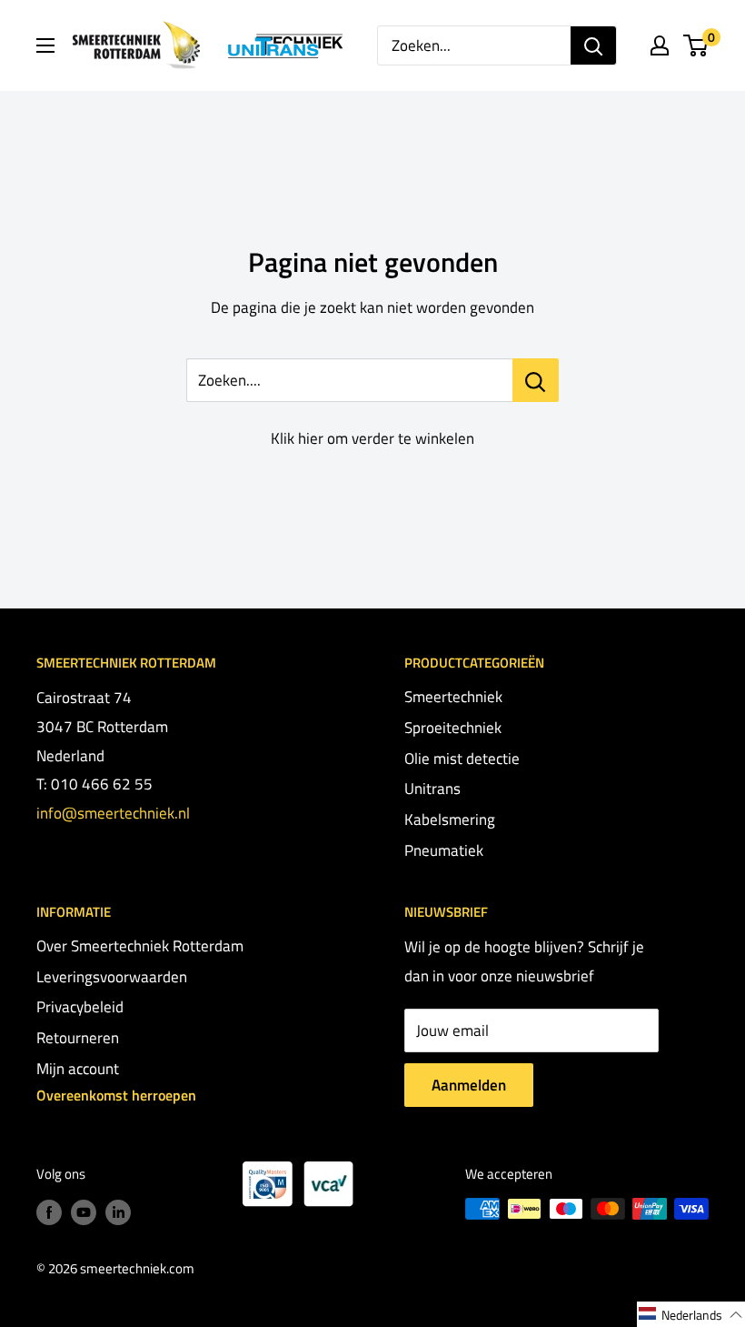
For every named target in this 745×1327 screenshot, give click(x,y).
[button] (691, 1314)
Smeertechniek (453, 697)
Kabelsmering (449, 819)
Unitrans (432, 788)
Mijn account (77, 1069)
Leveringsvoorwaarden (111, 977)
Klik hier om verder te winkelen (372, 438)
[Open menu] (45, 45)
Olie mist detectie (462, 758)
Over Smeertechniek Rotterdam (139, 946)
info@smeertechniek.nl (113, 813)
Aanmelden (469, 1085)
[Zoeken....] (535, 380)
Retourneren (77, 1038)
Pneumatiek (443, 850)
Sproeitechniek (453, 727)
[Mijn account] (660, 45)
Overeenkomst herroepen (116, 1095)
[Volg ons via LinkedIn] (118, 1211)
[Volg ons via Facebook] (49, 1211)
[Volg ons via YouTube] (83, 1211)
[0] (696, 45)
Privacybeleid (80, 1007)
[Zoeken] (593, 45)
